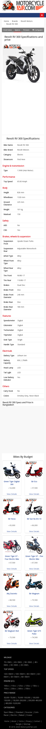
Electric (20, 154)
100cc (6, 686)
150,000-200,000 (19, 700)
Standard (19, 712)
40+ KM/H (25, 677)
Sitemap (27, 724)
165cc (6, 688)
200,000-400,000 (35, 700)
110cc (13, 686)
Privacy (29, 721)
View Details (12, 494)
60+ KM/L (18, 662)
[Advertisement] (23, 110)
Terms (21, 721)
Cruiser (29, 715)
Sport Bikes (9, 712)
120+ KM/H (8, 674)
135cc (27, 686)
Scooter (28, 712)
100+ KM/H (20, 674)
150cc (35, 686)
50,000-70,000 (10, 697)
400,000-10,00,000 (13, 703)
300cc (20, 688)
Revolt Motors (27, 21)
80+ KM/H (31, 674)
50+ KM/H (15, 677)
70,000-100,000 (24, 697)
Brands (15, 21)
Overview (7, 30)
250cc (13, 688)
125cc (20, 686)
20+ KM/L (25, 665)
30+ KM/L (14, 665)
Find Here (21, 159)
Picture (26, 30)
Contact (37, 721)
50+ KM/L (28, 662)
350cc (27, 688)
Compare (38, 30)
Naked (21, 715)
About (13, 721)
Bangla (18, 724)
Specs (17, 30)
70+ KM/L (8, 662)
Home (6, 21)
